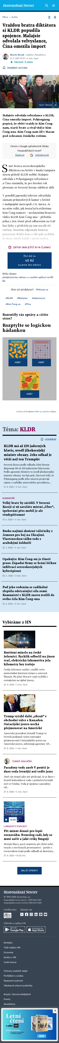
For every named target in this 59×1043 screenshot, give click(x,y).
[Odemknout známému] (54, 17)
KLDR (28, 429)
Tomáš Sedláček (22, 761)
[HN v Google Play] (14, 929)
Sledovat (19, 155)
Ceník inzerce (10, 962)
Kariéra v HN (10, 957)
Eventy (7, 999)
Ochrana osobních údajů (15, 971)
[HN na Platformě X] (21, 914)
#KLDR (9, 298)
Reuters (49, 105)
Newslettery (9, 1004)
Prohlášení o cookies (13, 976)
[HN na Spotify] (40, 914)
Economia (8, 952)
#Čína (28, 304)
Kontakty (8, 943)
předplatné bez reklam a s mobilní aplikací (25, 277)
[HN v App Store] (36, 929)
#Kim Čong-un (13, 304)
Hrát (18, 362)
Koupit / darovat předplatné (17, 994)
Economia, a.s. (24, 897)
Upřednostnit (42, 155)
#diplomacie (38, 298)
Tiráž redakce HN (12, 948)
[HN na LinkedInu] (36, 914)
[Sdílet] (49, 17)
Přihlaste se (42, 289)
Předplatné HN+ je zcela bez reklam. (40, 411)
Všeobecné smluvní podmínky (18, 986)
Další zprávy (29, 870)
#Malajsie (22, 298)
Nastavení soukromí (13, 981)
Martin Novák (17, 54)
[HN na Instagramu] (31, 914)
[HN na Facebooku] (26, 914)
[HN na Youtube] (45, 914)
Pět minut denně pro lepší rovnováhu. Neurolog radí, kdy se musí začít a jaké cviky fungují (28, 835)
